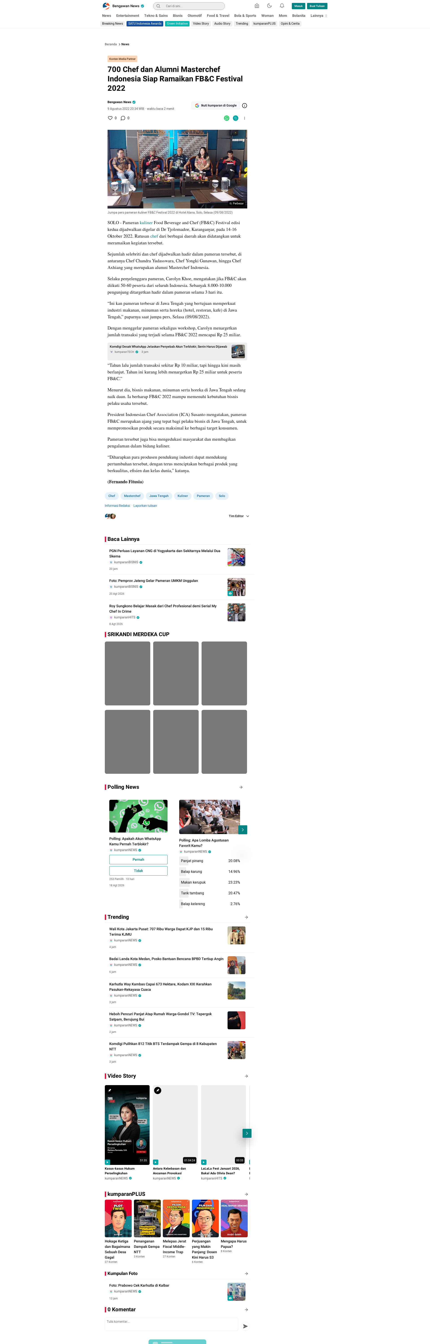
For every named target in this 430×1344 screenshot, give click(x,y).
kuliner (146, 222)
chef (154, 236)
